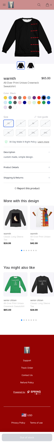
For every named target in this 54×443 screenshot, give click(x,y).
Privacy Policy (18, 422)
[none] (41, 116)
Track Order (27, 367)
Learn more (43, 141)
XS (8, 123)
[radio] (9, 123)
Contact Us (27, 375)
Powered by (19, 392)
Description (9, 152)
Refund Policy (27, 382)
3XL (33, 132)
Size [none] (6, 117)
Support (27, 360)
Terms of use (36, 422)
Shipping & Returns (13, 177)
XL (9, 132)
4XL (45, 132)
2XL (21, 132)
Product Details (11, 167)
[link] (15, 218)
